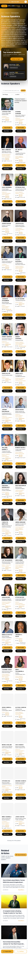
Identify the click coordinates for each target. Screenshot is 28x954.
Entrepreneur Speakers (19, 378)
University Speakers (6, 531)
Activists (17, 602)
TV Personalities (5, 228)
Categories (7, 12)
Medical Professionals (19, 453)
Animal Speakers (5, 307)
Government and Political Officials (7, 786)
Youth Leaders (18, 714)
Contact (4, 6)
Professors (17, 118)
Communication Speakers (7, 417)
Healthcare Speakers (19, 933)
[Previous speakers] (4, 59)
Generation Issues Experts (20, 380)
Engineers (17, 193)
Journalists (4, 116)
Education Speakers (6, 155)
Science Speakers (5, 117)
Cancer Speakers (18, 416)
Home (2, 12)
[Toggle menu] (25, 6)
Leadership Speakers (19, 267)
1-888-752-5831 (15, 1)
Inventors (22, 193)
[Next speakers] (7, 59)
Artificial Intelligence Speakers (19, 158)
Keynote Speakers (5, 822)
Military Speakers (5, 676)
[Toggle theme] (25, 2)
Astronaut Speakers (6, 675)
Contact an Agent (16, 59)
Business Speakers (5, 454)
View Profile (7, 127)
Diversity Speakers (5, 862)
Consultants (4, 821)
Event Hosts (17, 230)
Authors (3, 305)
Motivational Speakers (6, 154)
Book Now (6, 131)
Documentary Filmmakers (20, 604)
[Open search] (22, 6)
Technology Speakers (19, 119)
